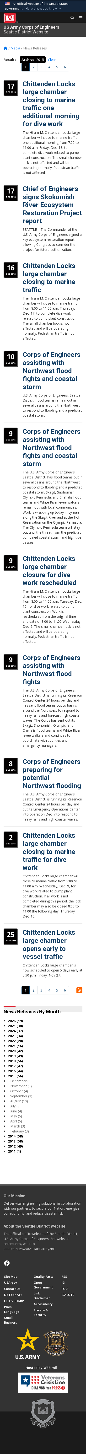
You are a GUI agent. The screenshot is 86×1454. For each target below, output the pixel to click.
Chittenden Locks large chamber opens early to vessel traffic (49, 944)
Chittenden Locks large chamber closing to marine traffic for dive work (49, 851)
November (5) (21, 1086)
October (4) (19, 1091)
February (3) (19, 1131)
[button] (44, 8)
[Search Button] (70, 18)
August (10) (19, 1101)
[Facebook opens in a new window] (7, 1263)
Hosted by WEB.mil (41, 1367)
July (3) (15, 1106)
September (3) (21, 1096)
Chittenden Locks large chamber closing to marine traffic (49, 278)
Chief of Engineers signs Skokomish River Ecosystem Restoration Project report (52, 205)
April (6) (16, 1121)
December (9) (21, 1081)
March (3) (17, 1126)
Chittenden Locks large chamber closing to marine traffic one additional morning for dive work (51, 104)
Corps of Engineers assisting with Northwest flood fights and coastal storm (52, 371)
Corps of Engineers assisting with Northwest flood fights (52, 670)
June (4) (16, 1111)
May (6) (16, 1116)
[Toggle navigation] (78, 18)
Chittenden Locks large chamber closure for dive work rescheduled (49, 571)
